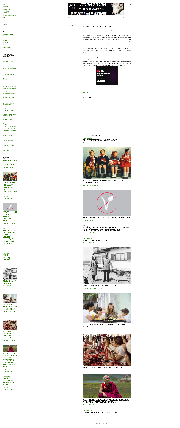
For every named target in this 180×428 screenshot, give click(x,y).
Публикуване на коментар (95, 185)
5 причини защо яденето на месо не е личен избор (10, 308)
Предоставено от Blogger (101, 423)
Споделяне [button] (70, 25)
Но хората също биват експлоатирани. (7, 149)
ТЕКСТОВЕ (5, 6)
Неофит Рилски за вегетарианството (101, 412)
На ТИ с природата (7, 47)
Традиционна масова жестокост (100, 140)
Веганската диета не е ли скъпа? (9, 86)
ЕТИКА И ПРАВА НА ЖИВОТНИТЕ (7, 12)
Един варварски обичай (95, 240)
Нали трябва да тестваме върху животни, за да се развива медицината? (9, 132)
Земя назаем (5, 42)
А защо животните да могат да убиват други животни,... (9, 115)
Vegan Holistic (6, 44)
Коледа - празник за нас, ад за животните (104, 367)
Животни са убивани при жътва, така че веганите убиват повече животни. (10, 90)
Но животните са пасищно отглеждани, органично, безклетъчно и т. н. (8, 119)
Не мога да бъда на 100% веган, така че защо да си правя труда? (9, 127)
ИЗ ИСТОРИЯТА (6, 9)
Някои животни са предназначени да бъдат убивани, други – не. (10, 78)
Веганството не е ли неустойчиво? (7, 71)
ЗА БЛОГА (5, 4)
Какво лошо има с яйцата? (8, 59)
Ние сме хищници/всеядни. (9, 74)
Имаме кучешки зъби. (7, 81)
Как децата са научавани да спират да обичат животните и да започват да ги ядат (106, 229)
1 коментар (92, 142)
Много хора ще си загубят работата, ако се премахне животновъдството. (8, 137)
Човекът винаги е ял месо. (8, 101)
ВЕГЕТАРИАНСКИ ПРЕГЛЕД (9, 15)
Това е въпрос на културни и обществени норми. (9, 104)
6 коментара (92, 220)
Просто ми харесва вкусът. (8, 84)
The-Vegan (5, 40)
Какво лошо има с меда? (8, 66)
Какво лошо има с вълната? (8, 63)
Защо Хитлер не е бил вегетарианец (100, 286)
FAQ (4, 17)
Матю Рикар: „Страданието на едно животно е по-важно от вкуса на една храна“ (106, 401)
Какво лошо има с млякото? (9, 61)
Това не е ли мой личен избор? (9, 68)
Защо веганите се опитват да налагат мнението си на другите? (10, 94)
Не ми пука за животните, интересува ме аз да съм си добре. (8, 142)
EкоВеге (4, 37)
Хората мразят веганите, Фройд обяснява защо (106, 218)
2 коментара (92, 369)
